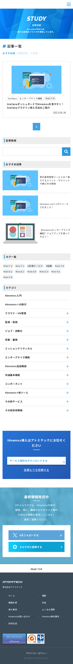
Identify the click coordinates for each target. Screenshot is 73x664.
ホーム (11, 595)
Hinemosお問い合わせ (19, 616)
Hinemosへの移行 (16, 304)
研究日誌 (12, 623)
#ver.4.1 (55, 271)
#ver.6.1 (20, 271)
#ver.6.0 (32, 271)
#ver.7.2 (8, 266)
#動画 (49, 266)
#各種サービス (35, 266)
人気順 (34, 53)
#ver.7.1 (20, 266)
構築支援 (12, 602)
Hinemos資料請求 (50, 616)
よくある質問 (48, 609)
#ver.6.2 (8, 271)
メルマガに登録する (31, 547)
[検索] (66, 151)
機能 (44, 595)
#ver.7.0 (59, 266)
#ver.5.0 (44, 271)
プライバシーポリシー (36, 653)
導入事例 (12, 609)
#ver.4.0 (8, 277)
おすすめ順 (9, 53)
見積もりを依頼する (36, 470)
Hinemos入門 (13, 295)
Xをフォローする (29, 535)
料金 (44, 602)
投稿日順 (23, 53)
